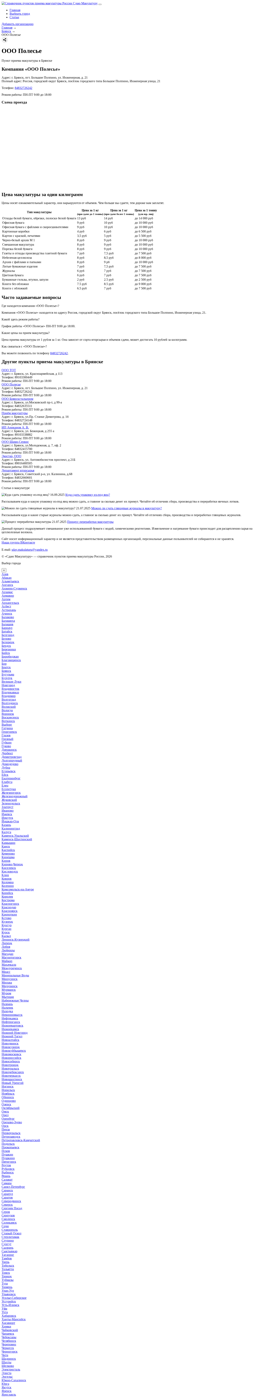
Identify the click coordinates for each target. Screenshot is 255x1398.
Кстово (6, 918)
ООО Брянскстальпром (17, 398)
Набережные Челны (15, 1000)
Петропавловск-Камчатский (21, 1140)
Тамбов (7, 1258)
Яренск (7, 1391)
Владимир (9, 696)
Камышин (8, 842)
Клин (5, 875)
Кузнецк (7, 921)
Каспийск (8, 850)
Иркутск (7, 817)
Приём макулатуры (15, 413)
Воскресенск (10, 717)
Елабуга (7, 782)
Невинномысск (12, 1014)
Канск (6, 846)
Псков (6, 1151)
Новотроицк (10, 1065)
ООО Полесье (11, 384)
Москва (7, 982)
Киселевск (9, 868)
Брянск (6, 671)
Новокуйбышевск (14, 1050)
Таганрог (8, 1254)
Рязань (6, 1176)
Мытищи (8, 997)
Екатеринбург (11, 778)
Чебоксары (9, 1337)
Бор (4, 663)
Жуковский (9, 800)
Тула (5, 1283)
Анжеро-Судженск (14, 588)
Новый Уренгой (13, 1083)
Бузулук (7, 678)
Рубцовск (8, 1169)
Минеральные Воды (15, 975)
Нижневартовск (12, 1025)
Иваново (8, 810)
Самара (7, 1183)
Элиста (6, 1373)
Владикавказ (10, 692)
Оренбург (8, 1118)
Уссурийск (9, 1301)
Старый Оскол (11, 1233)
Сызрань (7, 1247)
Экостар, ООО (11, 456)
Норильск (8, 1090)
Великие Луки (11, 681)
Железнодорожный (14, 796)
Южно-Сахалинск (14, 1380)
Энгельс (7, 1376)
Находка (7, 1011)
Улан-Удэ (8, 1290)
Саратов (7, 1197)
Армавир (8, 595)
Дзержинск (9, 749)
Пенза (6, 1129)
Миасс (6, 971)
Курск (6, 932)
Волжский (9, 706)
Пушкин (7, 1154)
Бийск (6, 653)
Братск (6, 667)
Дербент (7, 753)
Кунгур (7, 925)
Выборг (7, 724)
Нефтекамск (10, 1018)
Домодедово (10, 764)
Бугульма (8, 674)
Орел (5, 1115)
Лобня (6, 946)
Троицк (7, 1276)
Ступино (8, 1240)
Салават (7, 1179)
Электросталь (11, 1369)
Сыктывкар (9, 1251)
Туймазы (8, 1280)
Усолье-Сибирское (14, 1297)
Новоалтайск (10, 1040)
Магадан (7, 954)
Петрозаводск (11, 1136)
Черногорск (10, 1351)
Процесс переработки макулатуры (90, 521)
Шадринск (9, 1358)
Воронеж (8, 714)
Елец (5, 785)
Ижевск (7, 814)
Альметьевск (10, 581)
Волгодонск (10, 703)
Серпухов (8, 1215)
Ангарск (7, 585)
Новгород (8, 685)
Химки (6, 1326)
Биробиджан (10, 656)
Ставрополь (10, 1229)
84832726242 (23, 88)
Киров (6, 860)
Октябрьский (11, 1108)
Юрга (5, 1383)
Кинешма (8, 857)
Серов (6, 1211)
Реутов (6, 1165)
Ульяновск (9, 1294)
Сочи (5, 1226)
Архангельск (10, 602)
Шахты (6, 1362)
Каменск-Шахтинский (17, 839)
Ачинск (7, 613)
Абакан (7, 577)
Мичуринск (10, 986)
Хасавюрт (8, 1323)
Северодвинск (11, 1201)
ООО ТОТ (9, 370)
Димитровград (12, 757)
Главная (15, 10)
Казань (6, 825)
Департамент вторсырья (18, 470)
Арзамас (7, 592)
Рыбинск (8, 1172)
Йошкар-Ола (10, 821)
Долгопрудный (12, 760)
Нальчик (7, 1007)
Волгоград (9, 699)
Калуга (6, 832)
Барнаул (7, 628)
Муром (6, 993)
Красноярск (10, 911)
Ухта (5, 1312)
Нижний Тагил (12, 1036)
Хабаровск (9, 1315)
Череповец (9, 1344)
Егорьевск (9, 771)
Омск (5, 1111)
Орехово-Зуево (12, 1122)
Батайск (7, 631)
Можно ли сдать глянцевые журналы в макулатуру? (126, 508)
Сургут (6, 1244)
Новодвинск (10, 1043)
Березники (9, 649)
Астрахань (9, 610)
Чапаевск (8, 1333)
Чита (5, 1355)
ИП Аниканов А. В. (15, 427)
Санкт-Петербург (13, 1186)
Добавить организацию (17, 24)
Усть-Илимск (10, 1305)
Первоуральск (11, 1133)
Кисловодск (10, 871)
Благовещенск (11, 660)
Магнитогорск (11, 957)
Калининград (11, 828)
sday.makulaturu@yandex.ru (30, 549)
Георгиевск (9, 731)
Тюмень (7, 1287)
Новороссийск (11, 1057)
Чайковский (10, 1330)
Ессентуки (9, 789)
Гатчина (7, 728)
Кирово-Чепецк (12, 864)
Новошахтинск (12, 1079)
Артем (6, 599)
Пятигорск (9, 1161)
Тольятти (8, 1269)
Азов (5, 574)
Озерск (6, 1104)
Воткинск (8, 721)
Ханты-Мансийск (14, 1319)
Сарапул (7, 1194)
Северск (7, 1204)
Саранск (7, 1190)
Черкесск (8, 1348)
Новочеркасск (11, 1075)
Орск (5, 1126)
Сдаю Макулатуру (85, 3)
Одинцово (9, 1100)
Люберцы (8, 950)
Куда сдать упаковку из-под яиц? (87, 494)
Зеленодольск (11, 803)
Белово (6, 638)
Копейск (7, 893)
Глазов (6, 735)
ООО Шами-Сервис (15, 441)
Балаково (8, 617)
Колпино (8, 885)
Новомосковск (11, 1054)
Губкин (7, 742)
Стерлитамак (10, 1237)
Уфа (4, 1308)
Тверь (5, 1262)
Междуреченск (12, 968)
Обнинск (8, 1097)
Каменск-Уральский (15, 835)
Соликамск (9, 1222)
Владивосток (10, 688)
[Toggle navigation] (100, 4)
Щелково (8, 1366)
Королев (7, 896)
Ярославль (9, 1394)
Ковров (7, 878)
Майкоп (7, 961)
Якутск (6, 1387)
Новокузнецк (11, 1047)
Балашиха (8, 620)
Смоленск (8, 1219)
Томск (6, 1272)
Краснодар (9, 907)
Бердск (6, 645)
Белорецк (8, 642)
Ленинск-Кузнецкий (15, 939)
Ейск (5, 774)
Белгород (8, 635)
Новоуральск (10, 1068)
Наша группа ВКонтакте (18, 542)
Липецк (7, 943)
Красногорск (10, 903)
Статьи (14, 17)
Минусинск (10, 979)
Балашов (7, 624)
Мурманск (9, 989)
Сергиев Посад (12, 1208)
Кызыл (6, 936)
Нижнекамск (10, 1029)
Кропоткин (9, 914)
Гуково (6, 746)
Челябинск (9, 1340)
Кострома (8, 900)
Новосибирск (11, 1061)
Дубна (6, 767)
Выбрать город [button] (20, 13)
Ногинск (8, 1086)
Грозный (7, 739)
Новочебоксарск (13, 1072)
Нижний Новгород (14, 1032)
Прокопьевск (10, 1147)
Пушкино (8, 1158)
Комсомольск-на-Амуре (18, 889)
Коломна (8, 882)
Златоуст (7, 807)
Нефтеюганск (11, 1022)
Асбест (6, 606)
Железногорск (11, 792)
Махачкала (9, 964)
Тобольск (8, 1265)
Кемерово (8, 853)
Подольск (8, 1143)
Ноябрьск (8, 1093)
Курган (6, 928)
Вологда (7, 710)
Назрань (7, 1004)
